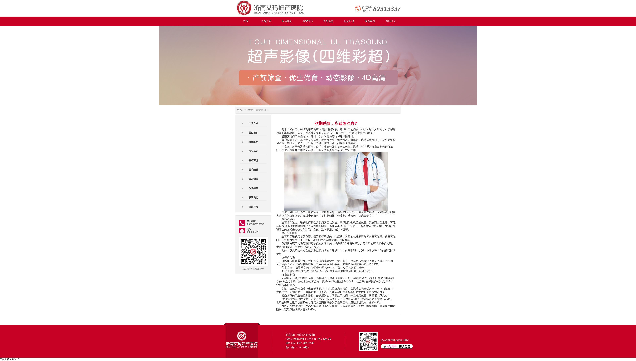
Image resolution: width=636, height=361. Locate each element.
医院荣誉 (253, 169)
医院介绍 (266, 21)
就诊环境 (349, 21)
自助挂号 (391, 21)
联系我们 (370, 21)
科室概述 (308, 21)
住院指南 (253, 188)
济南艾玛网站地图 (306, 334)
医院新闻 (260, 110)
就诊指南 (253, 179)
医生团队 (287, 21)
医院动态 (328, 21)
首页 (245, 21)
